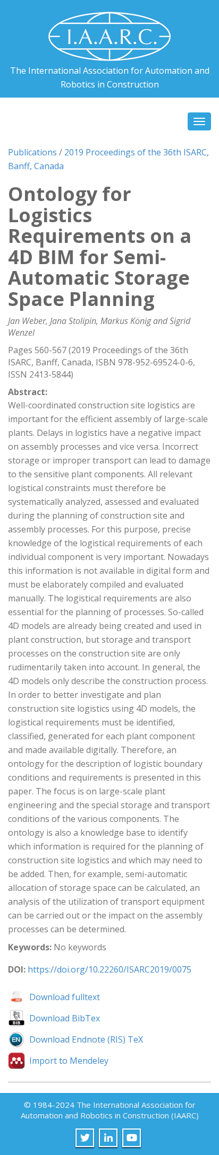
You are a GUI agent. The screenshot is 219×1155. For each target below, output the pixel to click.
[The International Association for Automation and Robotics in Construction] (109, 32)
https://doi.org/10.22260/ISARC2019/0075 (109, 969)
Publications (32, 152)
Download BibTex (64, 1018)
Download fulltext (64, 997)
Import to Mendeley (68, 1060)
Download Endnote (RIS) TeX (86, 1039)
